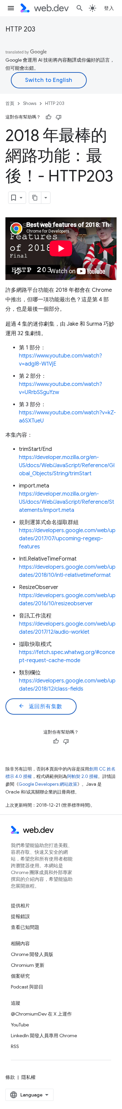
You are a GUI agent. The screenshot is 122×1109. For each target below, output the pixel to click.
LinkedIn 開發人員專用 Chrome (44, 1035)
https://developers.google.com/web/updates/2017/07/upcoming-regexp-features (67, 538)
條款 (10, 1077)
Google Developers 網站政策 (48, 784)
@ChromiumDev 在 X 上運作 (41, 1014)
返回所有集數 (40, 706)
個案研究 (20, 976)
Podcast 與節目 (27, 987)
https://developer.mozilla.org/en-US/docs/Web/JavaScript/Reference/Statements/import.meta (66, 502)
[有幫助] (48, 117)
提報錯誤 (20, 916)
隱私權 (28, 1077)
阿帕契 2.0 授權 (82, 776)
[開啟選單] (11, 8)
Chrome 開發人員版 (32, 954)
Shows (29, 103)
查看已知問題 (25, 927)
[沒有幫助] (59, 117)
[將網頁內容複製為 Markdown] (35, 197)
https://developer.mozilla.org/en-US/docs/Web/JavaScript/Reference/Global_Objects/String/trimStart (67, 465)
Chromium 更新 (27, 965)
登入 (109, 8)
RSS (15, 1046)
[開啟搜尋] (80, 8)
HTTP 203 (20, 29)
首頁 (9, 103)
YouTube (20, 1025)
